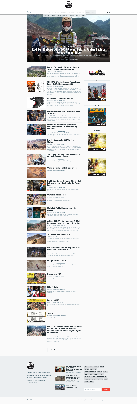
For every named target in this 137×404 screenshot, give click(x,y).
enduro (87, 369)
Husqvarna (100, 379)
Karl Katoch (60, 86)
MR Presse (60, 302)
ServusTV (87, 376)
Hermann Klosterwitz (62, 115)
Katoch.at (93, 399)
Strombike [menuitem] (72, 12)
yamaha (96, 374)
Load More (54, 350)
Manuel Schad (61, 159)
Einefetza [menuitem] (64, 12)
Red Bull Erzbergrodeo (69, 46)
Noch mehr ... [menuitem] (89, 12)
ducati (92, 381)
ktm (91, 366)
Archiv (86, 366)
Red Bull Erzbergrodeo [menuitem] (62, 15)
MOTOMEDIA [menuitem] (80, 12)
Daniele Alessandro (74, 59)
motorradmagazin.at (90, 379)
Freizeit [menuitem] (78, 15)
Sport (102, 366)
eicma (101, 374)
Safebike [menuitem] (72, 15)
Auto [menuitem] (83, 15)
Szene (105, 371)
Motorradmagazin (101, 399)
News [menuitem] (45, 12)
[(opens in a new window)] (27, 12)
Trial (106, 379)
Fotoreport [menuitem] (46, 15)
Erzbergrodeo (61, 71)
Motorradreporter (61, 100)
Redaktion (108, 399)
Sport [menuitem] (51, 12)
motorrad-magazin (102, 376)
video (93, 376)
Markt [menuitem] (57, 12)
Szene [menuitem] (53, 15)
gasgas (100, 371)
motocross (93, 369)
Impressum (88, 399)
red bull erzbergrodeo (90, 371)
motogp (97, 366)
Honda (86, 381)
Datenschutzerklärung (80, 399)
